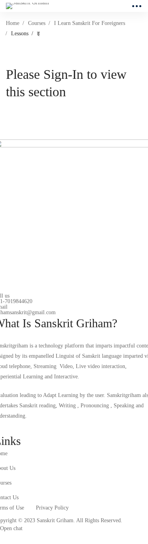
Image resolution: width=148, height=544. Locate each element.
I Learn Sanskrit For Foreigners (89, 23)
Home (12, 23)
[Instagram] (15, 427)
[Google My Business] (34, 427)
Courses (36, 23)
